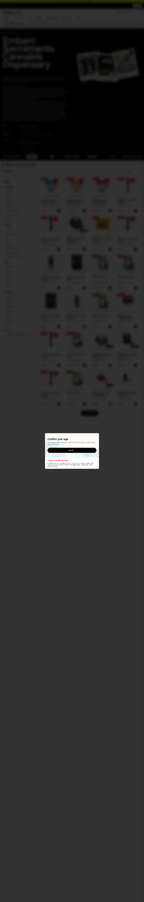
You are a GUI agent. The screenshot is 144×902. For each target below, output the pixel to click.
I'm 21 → (72, 450)
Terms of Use (85, 464)
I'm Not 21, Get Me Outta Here (58, 460)
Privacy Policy (76, 464)
